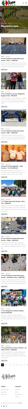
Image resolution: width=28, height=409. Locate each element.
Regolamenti (4, 392)
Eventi (2, 56)
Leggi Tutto (4, 69)
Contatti (17, 396)
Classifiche (17, 389)
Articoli (9, 23)
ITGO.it (20, 403)
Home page (4, 23)
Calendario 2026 (4, 389)
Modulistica (3, 394)
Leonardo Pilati (18, 394)
